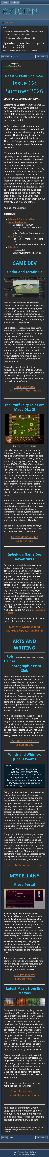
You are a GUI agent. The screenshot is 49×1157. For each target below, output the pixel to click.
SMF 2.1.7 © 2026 (18, 1154)
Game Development (17, 222)
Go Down (5, 57)
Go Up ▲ (33, 1152)
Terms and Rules (23, 1152)
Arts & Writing (15, 236)
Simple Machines (30, 1154)
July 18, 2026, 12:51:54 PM (12, 70)
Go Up (4, 1138)
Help (14, 1152)
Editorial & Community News (22, 219)
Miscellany (13, 247)
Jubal (6, 66)
